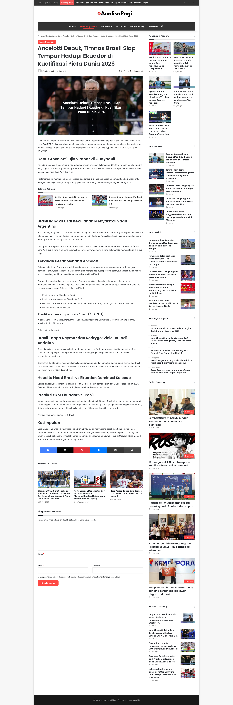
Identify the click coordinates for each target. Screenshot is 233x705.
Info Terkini (121, 26)
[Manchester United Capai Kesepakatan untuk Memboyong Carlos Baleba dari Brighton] (188, 288)
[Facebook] (48, 450)
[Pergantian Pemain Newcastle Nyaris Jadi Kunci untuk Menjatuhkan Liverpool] (188, 647)
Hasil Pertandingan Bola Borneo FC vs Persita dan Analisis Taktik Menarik (126, 493)
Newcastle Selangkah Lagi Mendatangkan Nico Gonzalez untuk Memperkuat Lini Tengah (163, 260)
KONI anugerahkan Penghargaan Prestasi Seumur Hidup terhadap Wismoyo (170, 547)
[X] (65, 450)
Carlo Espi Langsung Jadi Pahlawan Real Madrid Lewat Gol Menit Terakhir (180, 201)
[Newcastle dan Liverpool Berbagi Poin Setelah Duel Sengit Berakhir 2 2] (99, 200)
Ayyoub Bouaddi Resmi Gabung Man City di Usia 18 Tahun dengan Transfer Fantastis (159, 97)
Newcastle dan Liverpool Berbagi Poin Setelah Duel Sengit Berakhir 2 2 (125, 201)
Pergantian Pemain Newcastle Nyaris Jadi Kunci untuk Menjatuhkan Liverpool (163, 646)
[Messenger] (98, 450)
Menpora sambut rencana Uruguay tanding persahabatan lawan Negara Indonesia (171, 591)
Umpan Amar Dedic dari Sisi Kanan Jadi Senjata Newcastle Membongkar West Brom (183, 97)
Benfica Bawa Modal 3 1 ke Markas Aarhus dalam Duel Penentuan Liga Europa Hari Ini (71, 201)
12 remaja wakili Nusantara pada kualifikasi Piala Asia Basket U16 (169, 463)
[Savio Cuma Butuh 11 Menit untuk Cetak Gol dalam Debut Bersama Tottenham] (160, 117)
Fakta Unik (153, 26)
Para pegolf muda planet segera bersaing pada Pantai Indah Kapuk (171, 504)
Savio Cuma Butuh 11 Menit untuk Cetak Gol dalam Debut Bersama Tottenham (159, 129)
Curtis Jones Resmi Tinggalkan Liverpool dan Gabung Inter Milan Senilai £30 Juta (179, 215)
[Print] (132, 450)
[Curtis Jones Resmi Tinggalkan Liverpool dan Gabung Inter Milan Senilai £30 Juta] (156, 215)
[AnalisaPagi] (116, 14)
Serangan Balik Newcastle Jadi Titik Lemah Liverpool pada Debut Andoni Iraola (162, 659)
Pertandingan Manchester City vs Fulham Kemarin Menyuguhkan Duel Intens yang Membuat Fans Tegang (89, 495)
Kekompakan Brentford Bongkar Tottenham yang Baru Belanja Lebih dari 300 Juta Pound (162, 673)
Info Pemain (106, 26)
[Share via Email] (115, 450)
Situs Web (96, 565)
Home (42, 36)
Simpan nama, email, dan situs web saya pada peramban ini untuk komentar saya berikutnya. (80, 577)
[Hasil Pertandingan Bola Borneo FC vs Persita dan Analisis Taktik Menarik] (126, 479)
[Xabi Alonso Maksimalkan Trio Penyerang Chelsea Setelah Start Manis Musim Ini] (188, 634)
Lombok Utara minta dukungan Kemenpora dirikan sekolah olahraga (168, 421)
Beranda (72, 26)
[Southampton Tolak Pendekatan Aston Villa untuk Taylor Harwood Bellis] (188, 304)
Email (41, 565)
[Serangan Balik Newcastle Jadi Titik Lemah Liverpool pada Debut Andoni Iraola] (188, 660)
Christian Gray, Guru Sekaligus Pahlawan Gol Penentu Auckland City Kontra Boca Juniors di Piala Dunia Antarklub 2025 (54, 495)
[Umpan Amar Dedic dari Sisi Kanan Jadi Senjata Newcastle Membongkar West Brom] (184, 82)
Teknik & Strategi (137, 26)
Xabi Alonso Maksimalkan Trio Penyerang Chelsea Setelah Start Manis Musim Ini (163, 633)
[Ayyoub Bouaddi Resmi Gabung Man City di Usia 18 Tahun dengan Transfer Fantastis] (160, 82)
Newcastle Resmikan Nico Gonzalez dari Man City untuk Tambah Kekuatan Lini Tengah (112, 3)
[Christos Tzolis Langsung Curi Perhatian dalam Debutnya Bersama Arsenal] (156, 189)
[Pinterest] (81, 450)
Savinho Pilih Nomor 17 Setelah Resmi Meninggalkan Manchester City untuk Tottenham (180, 174)
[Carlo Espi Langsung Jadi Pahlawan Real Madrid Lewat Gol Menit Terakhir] (156, 202)
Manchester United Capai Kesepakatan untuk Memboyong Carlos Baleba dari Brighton (162, 289)
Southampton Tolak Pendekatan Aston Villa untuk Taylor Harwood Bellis (163, 303)
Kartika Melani (48, 71)
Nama (41, 554)
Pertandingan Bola (88, 26)
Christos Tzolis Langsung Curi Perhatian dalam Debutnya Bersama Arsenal (180, 188)
